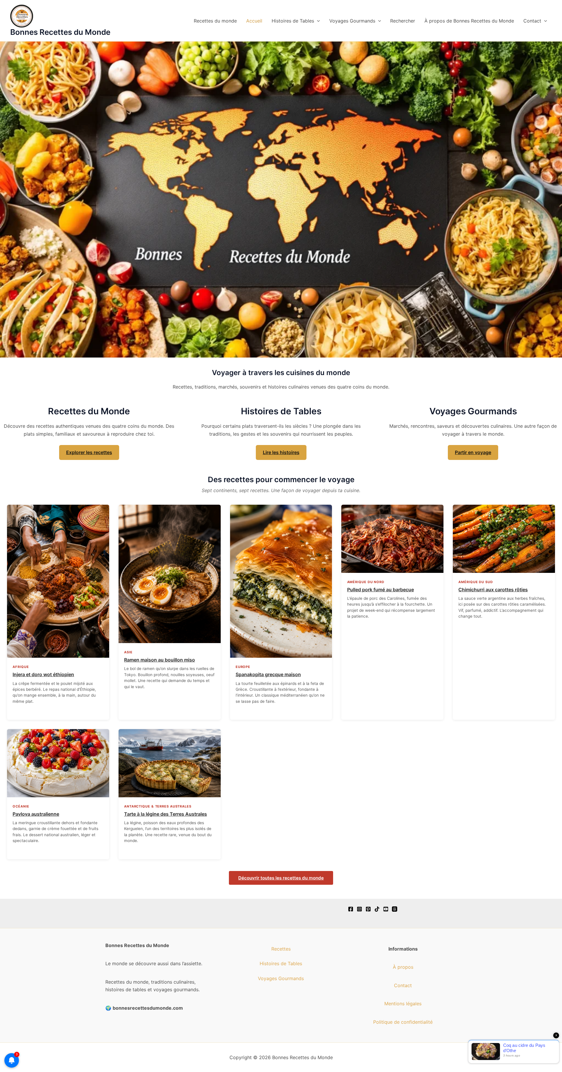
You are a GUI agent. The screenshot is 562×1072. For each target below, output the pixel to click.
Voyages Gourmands (352, 21)
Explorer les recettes (89, 452)
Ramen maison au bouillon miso (159, 660)
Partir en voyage (473, 452)
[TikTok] (377, 909)
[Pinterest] (368, 909)
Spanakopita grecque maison (268, 674)
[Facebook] (350, 909)
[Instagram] (359, 909)
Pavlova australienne (36, 814)
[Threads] (394, 909)
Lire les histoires (281, 452)
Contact (532, 21)
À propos (403, 967)
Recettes (281, 949)
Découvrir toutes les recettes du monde (281, 878)
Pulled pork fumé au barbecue (380, 589)
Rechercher (402, 21)
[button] (317, 20)
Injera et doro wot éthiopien (43, 674)
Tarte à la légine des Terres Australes (165, 814)
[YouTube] (385, 909)
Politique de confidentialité (403, 1022)
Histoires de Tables (293, 21)
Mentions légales (403, 1003)
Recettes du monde (215, 21)
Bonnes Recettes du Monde (60, 32)
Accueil (254, 21)
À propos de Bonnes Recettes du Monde (469, 21)
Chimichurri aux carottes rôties (493, 589)
